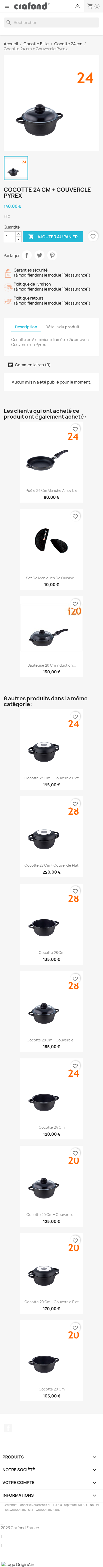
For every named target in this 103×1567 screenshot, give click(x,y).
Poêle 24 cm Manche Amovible (52, 490)
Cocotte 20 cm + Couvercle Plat (51, 1301)
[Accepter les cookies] (2, 1524)
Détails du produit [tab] (63, 327)
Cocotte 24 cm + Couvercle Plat (51, 778)
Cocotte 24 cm (51, 1127)
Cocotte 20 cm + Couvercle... (51, 1214)
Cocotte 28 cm (51, 952)
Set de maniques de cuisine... (51, 578)
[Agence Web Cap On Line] (0, 1564)
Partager (27, 255)
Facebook (8, 1428)
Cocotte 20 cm (51, 1389)
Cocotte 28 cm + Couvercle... (51, 1040)
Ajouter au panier (53, 237)
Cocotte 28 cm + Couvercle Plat (51, 865)
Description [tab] (26, 327)
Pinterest (52, 255)
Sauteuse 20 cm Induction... (52, 665)
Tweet (39, 255)
